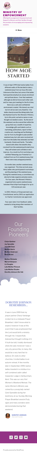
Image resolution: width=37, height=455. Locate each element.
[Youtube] (26, 437)
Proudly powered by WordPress (13, 450)
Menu (20, 30)
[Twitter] (16, 437)
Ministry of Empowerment (15, 14)
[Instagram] (21, 437)
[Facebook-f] (11, 437)
